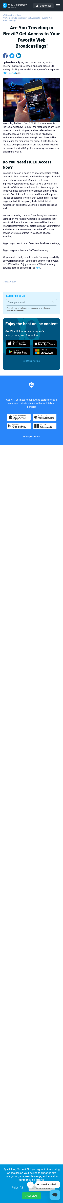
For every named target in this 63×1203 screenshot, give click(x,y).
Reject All (17, 1187)
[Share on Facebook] (5, 55)
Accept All (31, 1195)
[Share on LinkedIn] (18, 55)
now (38, 267)
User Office (45, 5)
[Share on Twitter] (11, 55)
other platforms (31, 361)
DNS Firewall (9, 73)
